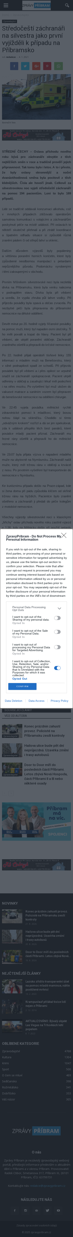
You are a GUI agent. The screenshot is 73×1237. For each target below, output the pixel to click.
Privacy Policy (59, 700)
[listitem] (36, 608)
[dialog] (36, 618)
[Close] (65, 536)
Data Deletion (13, 700)
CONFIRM (22, 686)
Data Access (36, 700)
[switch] (57, 618)
